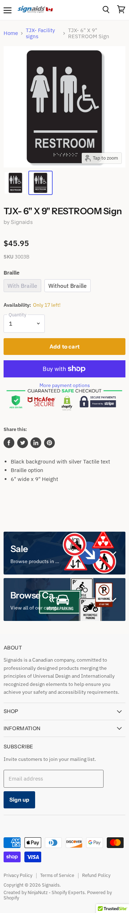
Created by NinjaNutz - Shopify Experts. (45, 892)
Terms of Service (57, 875)
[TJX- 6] (15, 182)
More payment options (64, 385)
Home (11, 33)
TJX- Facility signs (40, 33)
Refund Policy (96, 875)
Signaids (21, 222)
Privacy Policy (18, 875)
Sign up (19, 799)
